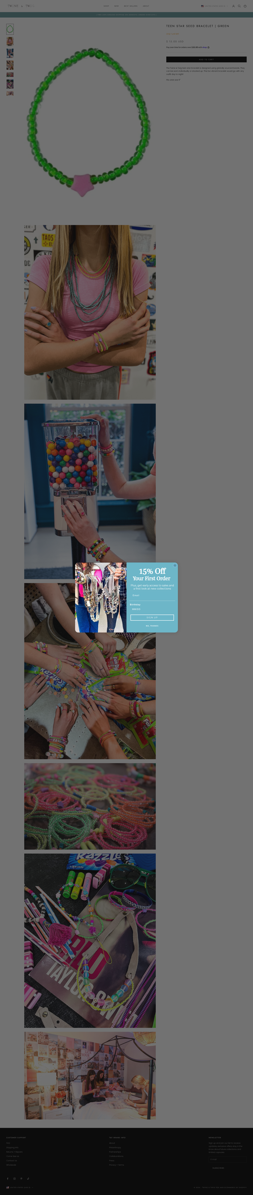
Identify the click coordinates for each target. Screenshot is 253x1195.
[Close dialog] (175, 565)
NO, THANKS (152, 626)
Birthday (135, 604)
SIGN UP (152, 617)
